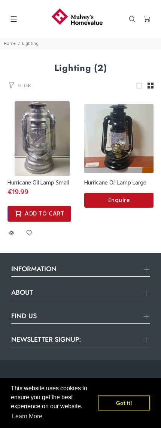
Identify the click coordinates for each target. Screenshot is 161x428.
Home (10, 43)
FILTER (24, 85)
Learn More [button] (27, 416)
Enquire (119, 200)
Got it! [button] (124, 403)
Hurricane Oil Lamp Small (38, 183)
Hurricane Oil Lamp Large (115, 183)
